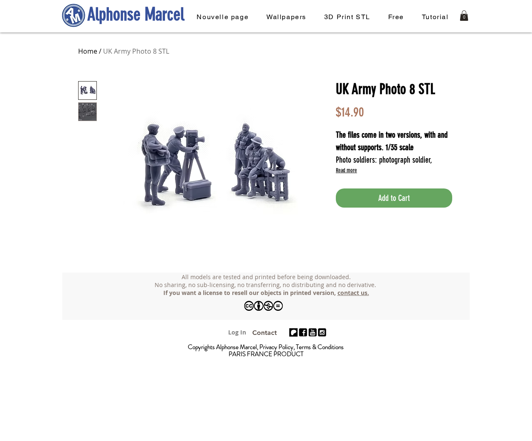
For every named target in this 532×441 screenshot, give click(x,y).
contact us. (353, 293)
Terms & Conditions (320, 347)
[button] (464, 15)
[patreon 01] (293, 332)
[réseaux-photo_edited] (303, 332)
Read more (346, 170)
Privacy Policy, (277, 347)
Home (87, 51)
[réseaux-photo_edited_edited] (322, 332)
